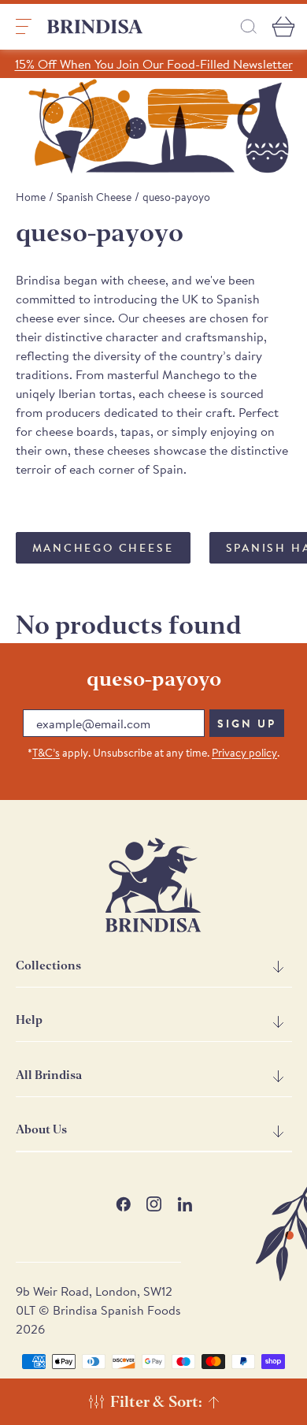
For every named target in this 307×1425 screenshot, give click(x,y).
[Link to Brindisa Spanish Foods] (95, 27)
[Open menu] (24, 27)
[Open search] (249, 26)
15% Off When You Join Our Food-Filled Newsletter (154, 63)
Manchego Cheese (103, 548)
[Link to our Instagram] (153, 1203)
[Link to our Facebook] (123, 1203)
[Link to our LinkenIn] (184, 1203)
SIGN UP (246, 723)
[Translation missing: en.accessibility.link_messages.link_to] (153, 885)
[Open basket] (283, 27)
